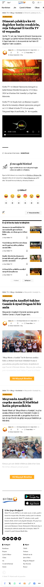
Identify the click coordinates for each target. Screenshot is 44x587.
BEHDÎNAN (25, 153)
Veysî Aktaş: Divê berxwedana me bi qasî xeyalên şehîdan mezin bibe (14, 245)
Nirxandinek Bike (34, 212)
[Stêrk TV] (22, 2)
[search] (33, 2)
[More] (39, 583)
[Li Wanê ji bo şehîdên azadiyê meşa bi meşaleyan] (36, 271)
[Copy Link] (29, 583)
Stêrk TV (10, 50)
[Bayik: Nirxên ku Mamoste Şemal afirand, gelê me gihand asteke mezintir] (36, 258)
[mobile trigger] (4, 2)
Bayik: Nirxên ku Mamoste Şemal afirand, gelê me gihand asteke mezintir (14, 258)
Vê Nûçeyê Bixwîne (22, 378)
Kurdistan (7, 16)
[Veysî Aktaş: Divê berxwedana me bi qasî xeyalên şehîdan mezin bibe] (36, 245)
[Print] (34, 583)
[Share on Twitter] (9, 583)
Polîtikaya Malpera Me (34, 175)
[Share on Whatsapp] (14, 583)
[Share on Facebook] (4, 583)
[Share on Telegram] (19, 583)
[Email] (24, 583)
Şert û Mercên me (29, 178)
